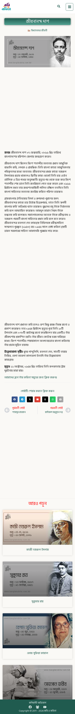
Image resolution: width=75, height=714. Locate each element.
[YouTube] (44, 707)
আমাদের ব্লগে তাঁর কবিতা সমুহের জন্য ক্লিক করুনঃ (30, 377)
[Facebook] (30, 707)
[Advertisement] (37, 108)
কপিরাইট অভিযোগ (37, 703)
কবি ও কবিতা (50, 711)
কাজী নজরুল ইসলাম (37, 549)
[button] (59, 6)
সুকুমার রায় (37, 601)
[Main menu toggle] (69, 7)
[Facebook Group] (37, 707)
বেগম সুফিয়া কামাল (37, 653)
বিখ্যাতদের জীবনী (39, 30)
